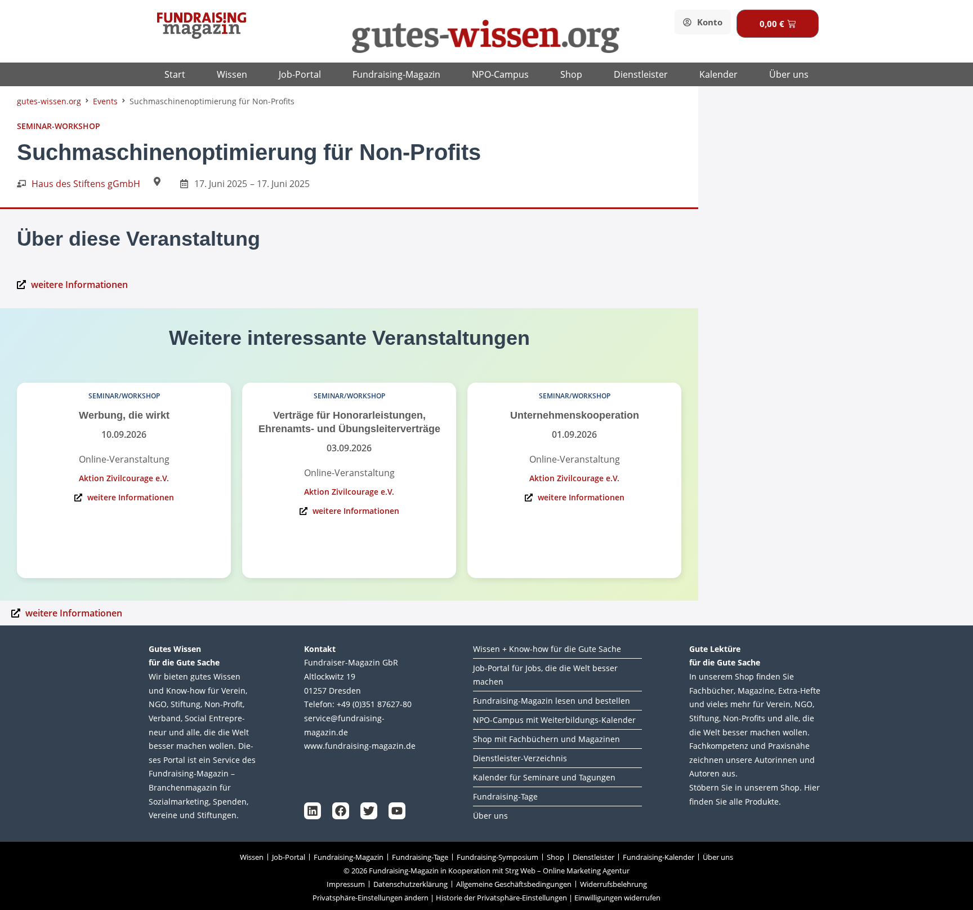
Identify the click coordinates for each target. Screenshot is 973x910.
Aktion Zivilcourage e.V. (124, 478)
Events (105, 101)
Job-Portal (300, 74)
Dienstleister (641, 74)
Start (174, 74)
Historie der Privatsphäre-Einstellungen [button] (501, 898)
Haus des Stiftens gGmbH (86, 183)
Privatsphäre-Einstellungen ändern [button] (371, 898)
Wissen (232, 74)
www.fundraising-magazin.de (360, 745)
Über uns (789, 74)
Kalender (718, 74)
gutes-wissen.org (49, 101)
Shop (571, 74)
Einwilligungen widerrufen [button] (617, 898)
